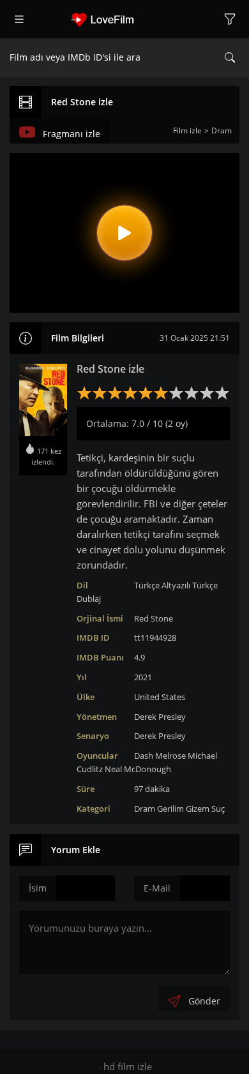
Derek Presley (160, 716)
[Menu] (19, 19)
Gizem (197, 808)
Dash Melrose (160, 755)
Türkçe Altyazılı (162, 585)
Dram (144, 808)
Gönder (204, 1001)
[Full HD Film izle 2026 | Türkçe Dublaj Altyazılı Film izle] (124, 19)
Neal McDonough (138, 769)
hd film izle (127, 1066)
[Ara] (230, 57)
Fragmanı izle (71, 134)
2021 (143, 677)
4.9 (139, 657)
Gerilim (170, 808)
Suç (218, 808)
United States (159, 697)
